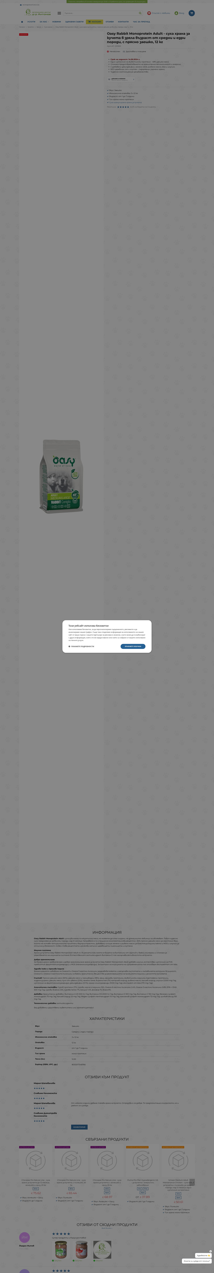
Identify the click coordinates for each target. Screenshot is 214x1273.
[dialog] (107, 636)
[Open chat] (208, 1267)
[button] (81, 646)
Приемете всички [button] (133, 646)
